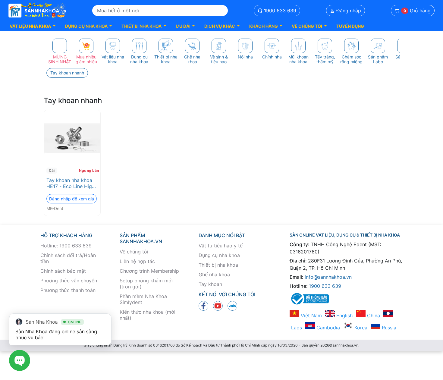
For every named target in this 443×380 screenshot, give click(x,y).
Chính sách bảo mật (63, 271)
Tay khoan (210, 284)
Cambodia (327, 328)
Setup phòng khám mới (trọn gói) (146, 284)
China (373, 315)
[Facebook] (203, 306)
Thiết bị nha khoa (218, 265)
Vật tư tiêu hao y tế (221, 246)
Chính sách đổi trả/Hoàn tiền (68, 258)
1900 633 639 (279, 11)
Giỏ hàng (417, 11)
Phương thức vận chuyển (68, 281)
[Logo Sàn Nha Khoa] (37, 10)
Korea (360, 328)
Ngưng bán (89, 170)
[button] (32, 26)
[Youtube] (218, 306)
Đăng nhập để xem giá (71, 198)
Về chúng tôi (134, 252)
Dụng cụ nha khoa (219, 255)
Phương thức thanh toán (68, 290)
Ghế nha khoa (214, 275)
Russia (388, 328)
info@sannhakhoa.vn (328, 277)
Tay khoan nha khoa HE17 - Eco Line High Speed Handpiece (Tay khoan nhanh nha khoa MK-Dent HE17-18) (71, 183)
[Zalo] (232, 306)
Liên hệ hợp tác (137, 261)
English (344, 315)
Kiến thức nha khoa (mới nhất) (147, 315)
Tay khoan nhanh (67, 72)
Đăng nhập (348, 11)
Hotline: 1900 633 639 (66, 246)
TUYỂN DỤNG (350, 26)
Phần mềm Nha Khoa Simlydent (143, 299)
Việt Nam (310, 315)
